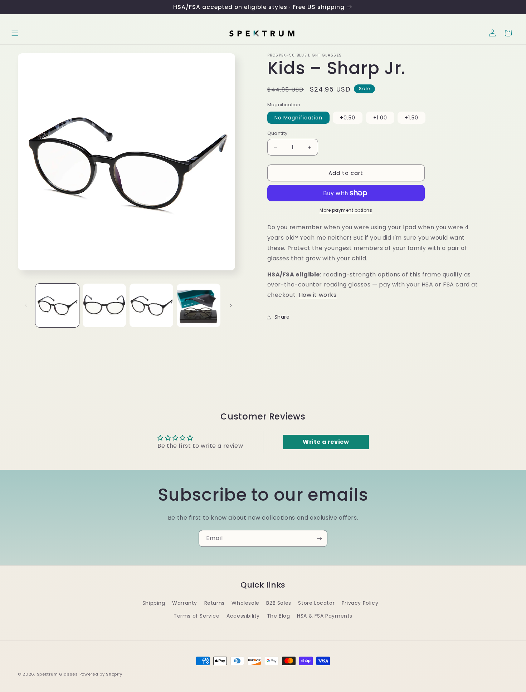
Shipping (153, 603)
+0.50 (347, 117)
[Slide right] (231, 305)
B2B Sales (278, 603)
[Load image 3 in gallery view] (151, 305)
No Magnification (298, 117)
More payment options (346, 210)
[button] (15, 33)
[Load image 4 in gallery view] (198, 305)
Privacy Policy (360, 603)
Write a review (326, 442)
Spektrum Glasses (57, 674)
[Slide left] (26, 305)
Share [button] (282, 316)
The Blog (278, 615)
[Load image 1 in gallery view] (57, 305)
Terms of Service (197, 615)
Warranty (184, 603)
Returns (214, 603)
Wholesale (245, 603)
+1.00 (380, 117)
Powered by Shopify (101, 674)
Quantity (277, 133)
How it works (318, 295)
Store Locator (316, 603)
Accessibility (243, 615)
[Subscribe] (319, 538)
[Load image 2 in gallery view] (104, 305)
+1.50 (411, 117)
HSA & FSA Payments (324, 615)
